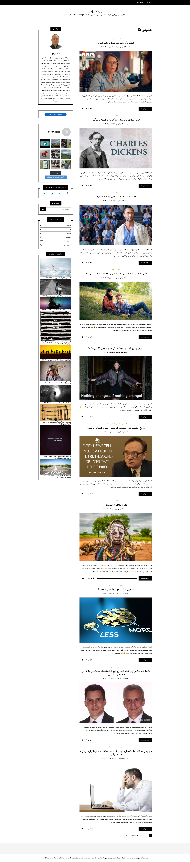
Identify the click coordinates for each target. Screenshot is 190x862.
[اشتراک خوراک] (139, 30)
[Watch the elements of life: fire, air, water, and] (45, 143)
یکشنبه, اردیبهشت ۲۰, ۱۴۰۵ (109, 47)
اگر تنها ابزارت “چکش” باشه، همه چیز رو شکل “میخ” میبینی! (56, 423)
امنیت (119, 667)
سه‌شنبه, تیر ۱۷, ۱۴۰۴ (109, 124)
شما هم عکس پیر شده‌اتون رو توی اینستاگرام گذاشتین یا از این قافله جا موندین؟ (116, 672)
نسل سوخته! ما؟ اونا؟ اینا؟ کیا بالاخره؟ (59, 309)
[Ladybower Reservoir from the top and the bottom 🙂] (66, 154)
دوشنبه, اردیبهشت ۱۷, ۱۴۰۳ (109, 278)
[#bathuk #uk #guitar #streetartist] (55, 164)
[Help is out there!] (45, 164)
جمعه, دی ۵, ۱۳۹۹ (109, 352)
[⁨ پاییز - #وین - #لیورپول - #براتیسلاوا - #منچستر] (55, 143)
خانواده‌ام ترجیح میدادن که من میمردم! (115, 197)
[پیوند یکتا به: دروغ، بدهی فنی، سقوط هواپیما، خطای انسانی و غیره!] (115, 456)
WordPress (46, 858)
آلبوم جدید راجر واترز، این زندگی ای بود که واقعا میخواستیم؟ (56, 343)
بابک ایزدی (95, 11)
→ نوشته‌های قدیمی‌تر (131, 835)
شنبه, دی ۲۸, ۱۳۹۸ (109, 432)
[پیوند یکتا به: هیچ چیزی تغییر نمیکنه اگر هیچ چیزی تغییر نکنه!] (115, 378)
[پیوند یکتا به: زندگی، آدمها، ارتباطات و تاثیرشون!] (115, 71)
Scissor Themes (70, 858)
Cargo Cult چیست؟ (116, 505)
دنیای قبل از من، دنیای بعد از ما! (60, 403)
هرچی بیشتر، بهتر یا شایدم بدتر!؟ (116, 589)
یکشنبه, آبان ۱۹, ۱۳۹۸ (109, 509)
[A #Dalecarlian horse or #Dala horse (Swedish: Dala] (45, 154)
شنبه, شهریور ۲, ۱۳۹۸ (109, 594)
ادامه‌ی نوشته (145, 109)
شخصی (118, 39)
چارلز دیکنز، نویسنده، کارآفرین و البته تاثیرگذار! (116, 120)
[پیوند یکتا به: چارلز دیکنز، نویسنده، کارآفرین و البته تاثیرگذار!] (115, 148)
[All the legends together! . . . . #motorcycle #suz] (55, 154)
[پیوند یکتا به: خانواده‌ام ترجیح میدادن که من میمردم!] (115, 225)
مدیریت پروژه (55, 245)
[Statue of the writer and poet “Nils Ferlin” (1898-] (66, 164)
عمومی (112, 39)
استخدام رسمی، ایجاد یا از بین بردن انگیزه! (57, 382)
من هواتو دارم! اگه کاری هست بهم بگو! (58, 296)
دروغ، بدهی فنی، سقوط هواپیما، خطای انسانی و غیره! (116, 428)
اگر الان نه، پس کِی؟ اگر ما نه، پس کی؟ (59, 360)
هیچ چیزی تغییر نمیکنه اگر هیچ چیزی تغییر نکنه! (115, 348)
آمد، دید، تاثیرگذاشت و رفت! (62, 278)
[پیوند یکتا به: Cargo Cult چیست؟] (115, 537)
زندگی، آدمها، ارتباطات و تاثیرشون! (115, 43)
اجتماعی (124, 424)
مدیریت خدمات (109, 344)
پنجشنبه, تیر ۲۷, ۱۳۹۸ (109, 678)
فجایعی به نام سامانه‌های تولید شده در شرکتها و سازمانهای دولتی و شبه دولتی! (115, 753)
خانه (148, 2)
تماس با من (139, 2)
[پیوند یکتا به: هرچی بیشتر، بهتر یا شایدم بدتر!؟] (115, 620)
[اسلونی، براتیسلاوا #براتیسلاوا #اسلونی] (66, 143)
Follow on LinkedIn (55, 114)
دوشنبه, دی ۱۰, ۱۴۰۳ (109, 201)
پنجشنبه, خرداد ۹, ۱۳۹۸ (109, 758)
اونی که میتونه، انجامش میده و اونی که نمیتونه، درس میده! (116, 274)
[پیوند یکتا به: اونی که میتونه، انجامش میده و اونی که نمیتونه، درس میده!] (115, 301)
